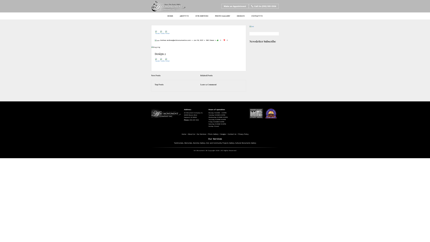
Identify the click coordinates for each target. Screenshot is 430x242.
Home (170, 16)
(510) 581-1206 (269, 6)
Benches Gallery (199, 143)
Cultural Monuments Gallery (245, 143)
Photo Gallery (222, 16)
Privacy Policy (243, 134)
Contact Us (257, 16)
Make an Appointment (235, 6)
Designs (241, 16)
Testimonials (178, 143)
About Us (184, 16)
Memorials (188, 143)
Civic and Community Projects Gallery (220, 143)
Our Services (201, 16)
